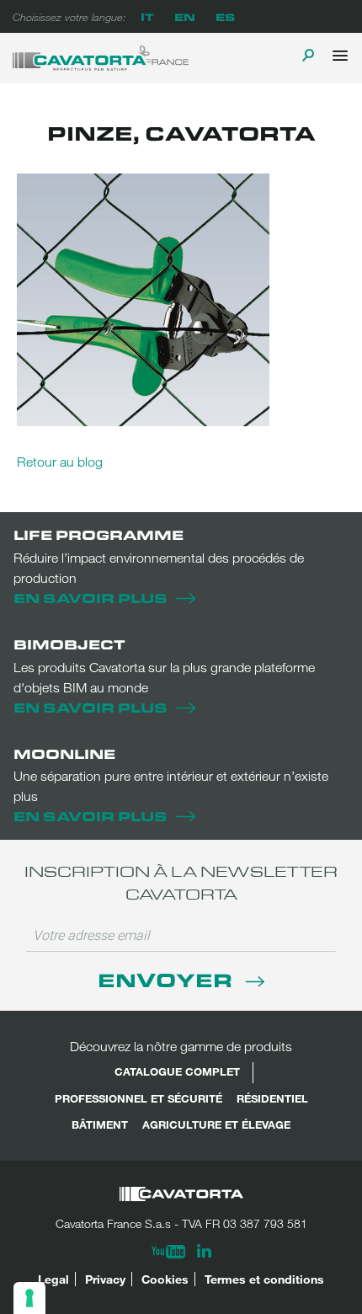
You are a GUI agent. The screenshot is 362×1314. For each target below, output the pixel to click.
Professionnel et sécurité (138, 1098)
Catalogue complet (177, 1071)
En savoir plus (90, 597)
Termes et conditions (264, 1279)
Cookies (165, 1279)
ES (225, 16)
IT (147, 16)
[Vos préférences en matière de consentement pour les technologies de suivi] (29, 1298)
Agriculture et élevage (216, 1124)
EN (184, 16)
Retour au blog (60, 461)
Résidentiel (272, 1098)
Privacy (105, 1279)
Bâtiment (100, 1124)
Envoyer (167, 979)
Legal (53, 1279)
